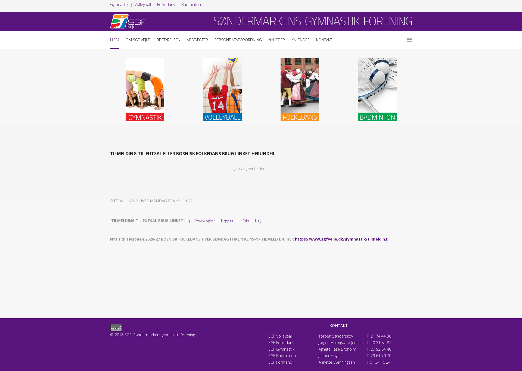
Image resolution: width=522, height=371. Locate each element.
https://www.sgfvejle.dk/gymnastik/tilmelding (222, 220)
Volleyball (143, 4)
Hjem (114, 39)
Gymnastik (119, 4)
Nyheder (276, 39)
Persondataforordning (238, 39)
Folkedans (166, 4)
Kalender (300, 39)
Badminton (191, 4)
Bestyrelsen (169, 39)
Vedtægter (197, 39)
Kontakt (324, 39)
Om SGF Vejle (138, 39)
